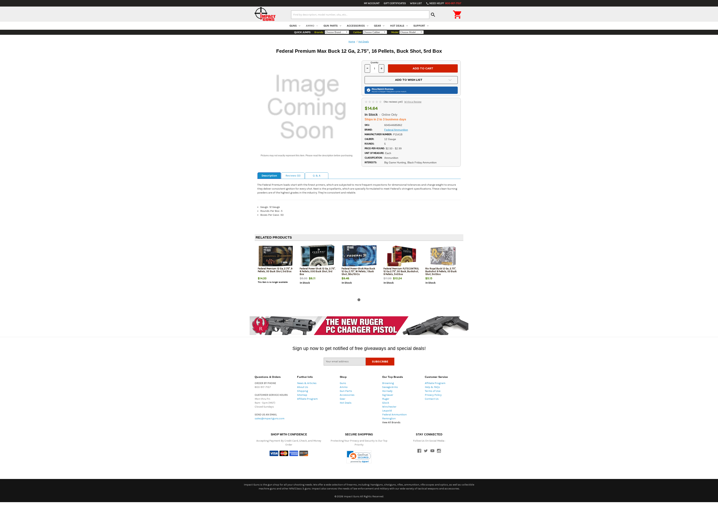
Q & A (316, 175)
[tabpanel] (276, 270)
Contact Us (432, 398)
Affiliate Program (307, 398)
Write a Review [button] (412, 101)
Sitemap (302, 395)
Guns (293, 25)
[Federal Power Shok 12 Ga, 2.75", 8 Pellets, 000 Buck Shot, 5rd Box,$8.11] (317, 256)
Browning (388, 383)
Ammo (310, 25)
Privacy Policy (433, 395)
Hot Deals (397, 25)
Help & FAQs (432, 387)
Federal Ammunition (394, 414)
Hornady (387, 391)
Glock (385, 402)
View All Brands (391, 422)
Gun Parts (330, 25)
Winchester (389, 406)
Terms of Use (432, 391)
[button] (358, 457)
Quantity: (375, 62)
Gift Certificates (395, 3)
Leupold (387, 410)
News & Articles (307, 383)
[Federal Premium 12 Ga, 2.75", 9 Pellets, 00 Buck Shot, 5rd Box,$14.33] (275, 256)
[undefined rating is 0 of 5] (373, 101)
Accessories (356, 25)
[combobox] (360, 14)
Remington (389, 418)
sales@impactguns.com (269, 418)
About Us (302, 387)
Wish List (416, 3)
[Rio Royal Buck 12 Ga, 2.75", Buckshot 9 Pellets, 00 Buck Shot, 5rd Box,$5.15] (443, 256)
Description (269, 175)
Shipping (302, 391)
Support (419, 25)
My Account (372, 3)
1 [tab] (359, 299)
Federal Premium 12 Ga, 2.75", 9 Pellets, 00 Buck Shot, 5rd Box (275, 270)
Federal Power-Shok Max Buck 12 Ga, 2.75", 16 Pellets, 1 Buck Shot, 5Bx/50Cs (358, 271)
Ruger (385, 398)
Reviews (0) (293, 175)
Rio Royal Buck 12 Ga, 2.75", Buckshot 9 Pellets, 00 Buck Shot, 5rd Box (441, 271)
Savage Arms (390, 387)
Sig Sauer (387, 395)
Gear (377, 25)
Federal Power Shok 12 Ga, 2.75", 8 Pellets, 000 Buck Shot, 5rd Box (317, 271)
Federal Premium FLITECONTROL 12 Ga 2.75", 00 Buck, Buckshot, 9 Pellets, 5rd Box (401, 271)
